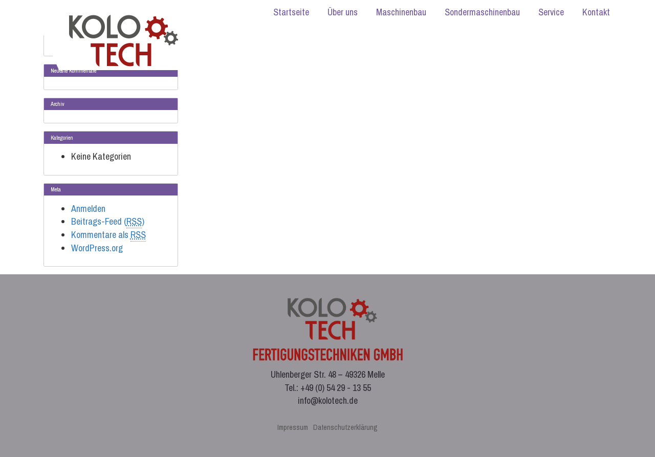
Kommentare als (108, 234)
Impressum (292, 427)
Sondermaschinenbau (482, 12)
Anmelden (88, 208)
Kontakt (596, 12)
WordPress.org (97, 248)
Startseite (291, 12)
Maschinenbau (401, 12)
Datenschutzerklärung (345, 427)
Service (551, 12)
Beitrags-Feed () (107, 221)
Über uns (343, 12)
